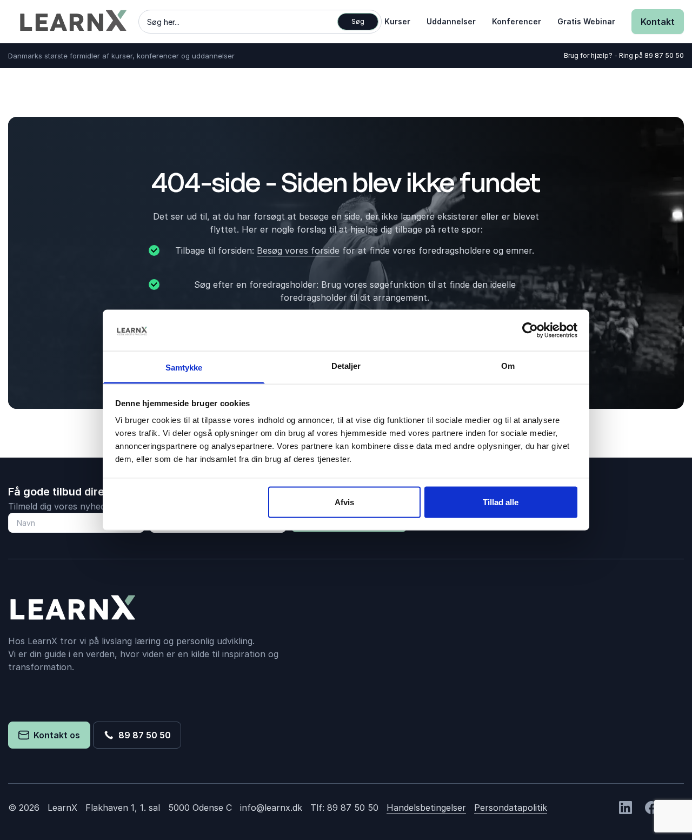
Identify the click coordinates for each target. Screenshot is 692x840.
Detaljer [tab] (346, 366)
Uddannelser (451, 21)
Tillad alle (500, 501)
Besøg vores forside (298, 250)
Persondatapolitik (510, 807)
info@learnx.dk (271, 807)
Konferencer (516, 21)
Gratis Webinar (586, 21)
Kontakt (658, 21)
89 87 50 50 (664, 55)
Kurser (397, 21)
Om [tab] (508, 366)
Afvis (344, 501)
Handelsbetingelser (426, 807)
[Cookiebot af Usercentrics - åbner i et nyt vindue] (530, 330)
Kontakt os (54, 735)
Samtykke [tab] (184, 367)
